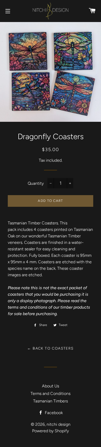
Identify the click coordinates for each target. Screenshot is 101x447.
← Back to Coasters (50, 348)
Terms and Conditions (50, 393)
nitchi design (58, 424)
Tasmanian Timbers (50, 401)
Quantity (36, 183)
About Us (50, 386)
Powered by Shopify (50, 430)
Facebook (53, 412)
